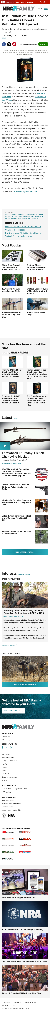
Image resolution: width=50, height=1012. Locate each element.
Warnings (5, 1005)
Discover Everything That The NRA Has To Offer (24, 961)
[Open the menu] (46, 8)
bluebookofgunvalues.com (25, 191)
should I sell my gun (13, 218)
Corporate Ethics (30, 1002)
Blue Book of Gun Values (14, 214)
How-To (4, 764)
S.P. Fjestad (18, 216)
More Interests (24, 574)
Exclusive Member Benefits (11, 803)
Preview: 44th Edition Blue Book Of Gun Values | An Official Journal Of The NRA (11, 373)
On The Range (7, 774)
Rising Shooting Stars (9, 777)
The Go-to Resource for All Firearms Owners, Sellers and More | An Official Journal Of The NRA (37, 400)
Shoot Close (8, 616)
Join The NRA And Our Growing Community (22, 929)
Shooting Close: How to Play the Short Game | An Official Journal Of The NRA (23, 612)
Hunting (4, 767)
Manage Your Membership (11, 810)
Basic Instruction (11, 579)
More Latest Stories (31, 552)
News (4, 38)
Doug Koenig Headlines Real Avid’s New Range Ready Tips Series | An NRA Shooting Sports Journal (23, 629)
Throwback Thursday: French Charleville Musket (23, 455)
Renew (23, 2)
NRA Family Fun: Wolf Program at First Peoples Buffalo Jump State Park (16, 502)
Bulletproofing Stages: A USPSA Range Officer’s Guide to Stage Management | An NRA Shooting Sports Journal (24, 636)
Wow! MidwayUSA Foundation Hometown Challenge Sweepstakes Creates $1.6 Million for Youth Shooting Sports (16, 472)
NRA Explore (6, 792)
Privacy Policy (6, 1002)
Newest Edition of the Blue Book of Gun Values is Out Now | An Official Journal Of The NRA (37, 374)
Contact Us (6, 736)
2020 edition (29, 214)
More (16, 418)
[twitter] (9, 43)
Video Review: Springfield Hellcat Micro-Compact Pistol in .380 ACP (16, 518)
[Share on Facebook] (3, 43)
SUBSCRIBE (13, 710)
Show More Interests (31, 684)
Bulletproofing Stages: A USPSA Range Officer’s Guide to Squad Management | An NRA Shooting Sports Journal (24, 621)
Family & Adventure (13, 463)
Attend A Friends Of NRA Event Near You (21, 993)
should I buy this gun (30, 218)
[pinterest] (14, 43)
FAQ (13, 1005)
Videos (4, 780)
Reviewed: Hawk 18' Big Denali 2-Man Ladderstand (16, 532)
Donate (30, 2)
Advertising (6, 740)
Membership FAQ (8, 807)
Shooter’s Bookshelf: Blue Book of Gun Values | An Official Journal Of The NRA (11, 399)
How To (16, 616)
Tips (21, 616)
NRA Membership (8, 800)
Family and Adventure (9, 761)
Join (17, 2)
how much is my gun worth (33, 216)
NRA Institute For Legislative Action (14, 789)
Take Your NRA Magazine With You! (18, 897)
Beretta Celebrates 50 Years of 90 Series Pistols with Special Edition (15, 486)
